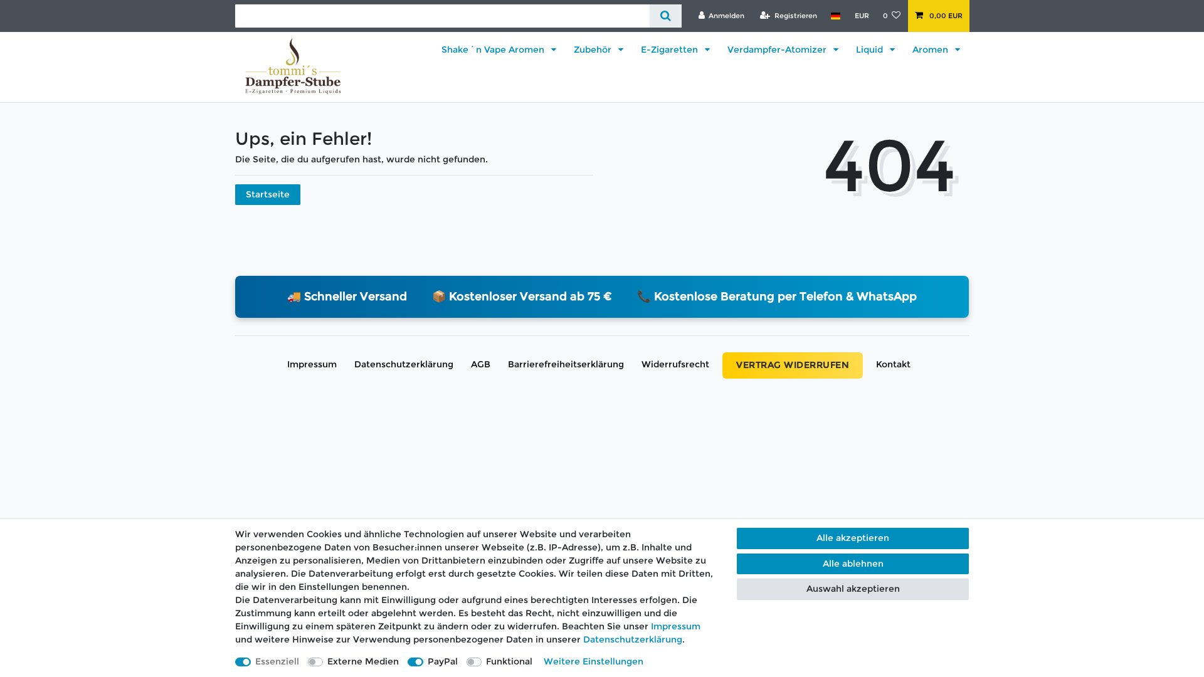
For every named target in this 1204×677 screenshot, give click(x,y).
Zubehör (594, 49)
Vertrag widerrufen (792, 364)
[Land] (835, 15)
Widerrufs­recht (675, 364)
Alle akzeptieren (852, 537)
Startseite (268, 194)
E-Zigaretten (670, 49)
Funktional (509, 661)
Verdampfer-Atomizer (778, 49)
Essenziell (277, 661)
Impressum (312, 364)
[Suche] (666, 16)
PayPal (443, 661)
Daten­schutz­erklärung (403, 364)
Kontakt (893, 364)
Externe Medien (363, 661)
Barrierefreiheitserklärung (566, 364)
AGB (480, 364)
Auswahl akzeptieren (853, 588)
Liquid (870, 49)
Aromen (931, 49)
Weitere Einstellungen (593, 661)
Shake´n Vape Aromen (494, 49)
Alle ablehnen (853, 563)
